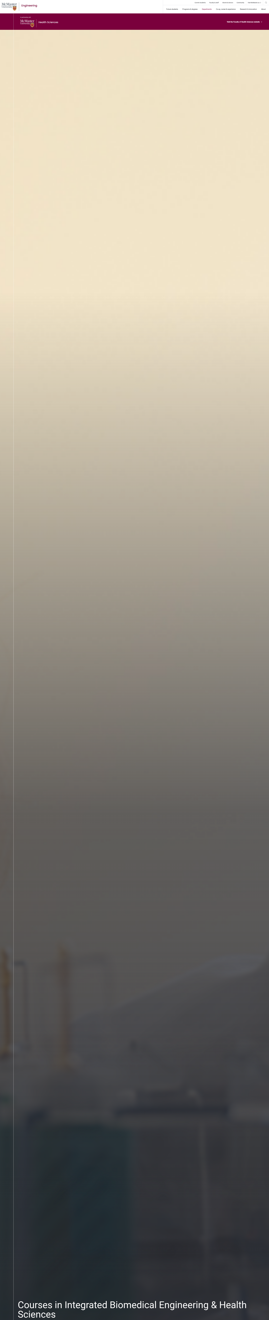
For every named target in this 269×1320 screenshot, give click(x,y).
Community (240, 2)
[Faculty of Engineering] (19, 6)
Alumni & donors (227, 2)
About (263, 9)
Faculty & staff (214, 2)
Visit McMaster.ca (255, 2)
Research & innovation (248, 9)
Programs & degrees (189, 9)
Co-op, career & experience (226, 9)
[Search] (266, 2)
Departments (207, 9)
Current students (200, 2)
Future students (172, 9)
